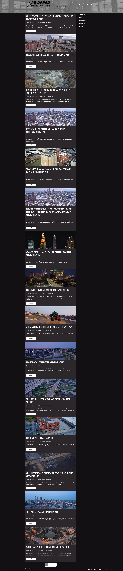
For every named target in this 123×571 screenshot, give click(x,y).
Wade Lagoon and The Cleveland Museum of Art (47, 547)
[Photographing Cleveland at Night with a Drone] (50, 278)
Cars (81, 17)
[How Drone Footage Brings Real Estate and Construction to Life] (50, 117)
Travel (81, 26)
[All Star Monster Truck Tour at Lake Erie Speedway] (50, 315)
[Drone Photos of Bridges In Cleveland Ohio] (50, 351)
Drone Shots (83, 23)
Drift (81, 21)
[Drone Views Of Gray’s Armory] (50, 426)
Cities (81, 18)
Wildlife (82, 28)
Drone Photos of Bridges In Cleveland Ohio (45, 362)
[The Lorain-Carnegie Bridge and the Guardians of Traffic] (50, 388)
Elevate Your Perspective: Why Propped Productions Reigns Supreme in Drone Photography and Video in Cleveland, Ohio (49, 211)
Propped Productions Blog (61, 6)
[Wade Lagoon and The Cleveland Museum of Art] (50, 535)
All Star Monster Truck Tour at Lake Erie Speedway (49, 327)
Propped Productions (46, 22)
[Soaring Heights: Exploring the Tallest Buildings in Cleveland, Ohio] (50, 240)
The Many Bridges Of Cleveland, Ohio (42, 512)
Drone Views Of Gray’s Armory (39, 438)
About (61, 3)
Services (56, 3)
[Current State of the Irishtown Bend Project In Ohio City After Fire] (50, 462)
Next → (53, 564)
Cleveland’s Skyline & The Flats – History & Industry (49, 55)
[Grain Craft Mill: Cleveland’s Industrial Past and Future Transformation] (50, 157)
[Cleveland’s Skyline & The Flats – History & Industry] (50, 43)
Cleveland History (84, 20)
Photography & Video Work (86, 25)
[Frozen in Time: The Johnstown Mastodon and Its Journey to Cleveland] (50, 79)
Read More (31, 31)
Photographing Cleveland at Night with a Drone (48, 290)
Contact (66, 3)
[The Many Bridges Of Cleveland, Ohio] (50, 500)
